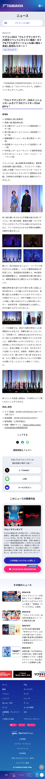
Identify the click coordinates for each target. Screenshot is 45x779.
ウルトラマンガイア (10, 50)
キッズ (4, 707)
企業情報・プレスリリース (11, 713)
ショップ (5, 698)
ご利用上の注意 (8, 719)
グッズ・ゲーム (29, 775)
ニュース (27, 698)
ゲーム (26, 703)
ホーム (4, 684)
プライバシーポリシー (32, 719)
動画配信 (37, 775)
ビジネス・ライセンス (22, 743)
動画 (4, 689)
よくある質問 (29, 707)
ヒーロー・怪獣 (13, 775)
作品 (6, 775)
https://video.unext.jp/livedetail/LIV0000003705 (23, 426)
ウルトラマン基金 (22, 763)
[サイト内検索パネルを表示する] (41, 767)
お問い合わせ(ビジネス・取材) (22, 758)
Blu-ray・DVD (7, 703)
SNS (25, 712)
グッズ (26, 694)
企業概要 (22, 739)
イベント (21, 775)
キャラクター (28, 689)
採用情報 (22, 753)
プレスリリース (22, 748)
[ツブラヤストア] (22, 674)
